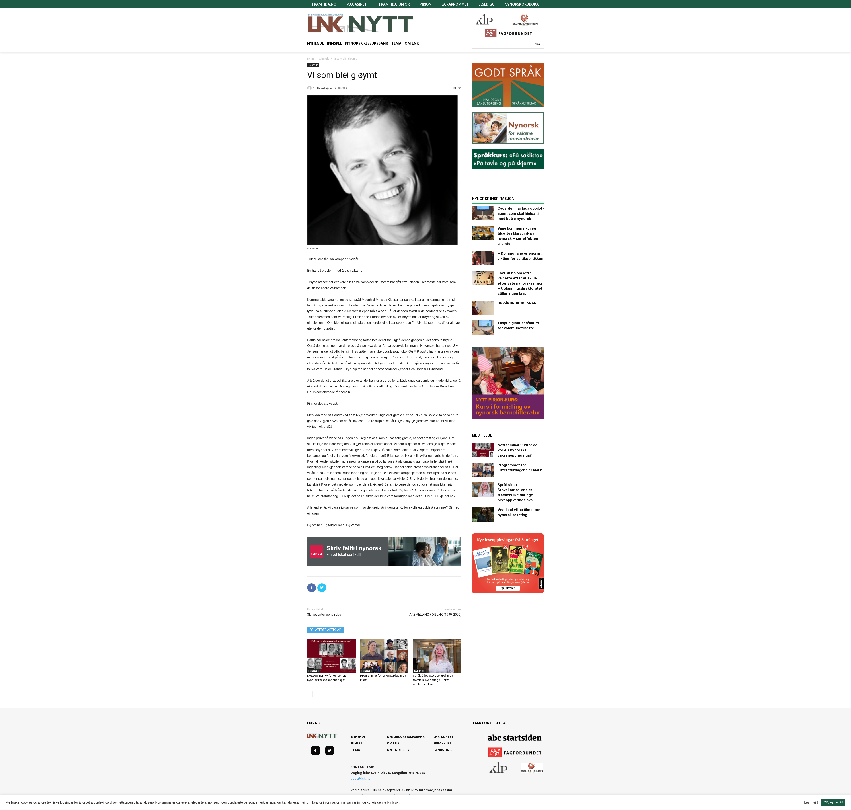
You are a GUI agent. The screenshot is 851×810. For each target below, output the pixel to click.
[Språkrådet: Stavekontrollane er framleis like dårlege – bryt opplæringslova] (437, 656)
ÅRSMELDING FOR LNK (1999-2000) (435, 615)
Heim (310, 59)
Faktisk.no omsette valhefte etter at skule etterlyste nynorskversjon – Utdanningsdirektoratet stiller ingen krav (520, 283)
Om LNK (393, 743)
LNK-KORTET (443, 736)
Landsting (442, 750)
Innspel (357, 743)
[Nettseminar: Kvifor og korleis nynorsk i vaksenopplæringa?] (331, 656)
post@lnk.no (361, 778)
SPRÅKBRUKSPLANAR (517, 303)
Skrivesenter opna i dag (324, 615)
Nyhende (323, 59)
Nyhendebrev (398, 750)
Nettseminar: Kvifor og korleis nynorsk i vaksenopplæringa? (517, 450)
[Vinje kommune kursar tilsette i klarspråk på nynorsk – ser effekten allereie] (483, 233)
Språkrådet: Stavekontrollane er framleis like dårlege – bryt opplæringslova (434, 680)
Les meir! (811, 802)
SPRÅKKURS (442, 743)
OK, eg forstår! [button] (833, 802)
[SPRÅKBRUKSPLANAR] (483, 308)
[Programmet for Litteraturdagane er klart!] (384, 656)
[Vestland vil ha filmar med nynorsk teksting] (483, 514)
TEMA (355, 750)
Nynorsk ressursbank (406, 736)
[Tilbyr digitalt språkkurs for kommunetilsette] (483, 327)
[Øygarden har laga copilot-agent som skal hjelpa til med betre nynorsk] (483, 213)
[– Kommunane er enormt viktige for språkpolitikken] (483, 258)
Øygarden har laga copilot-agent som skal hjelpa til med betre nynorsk (521, 213)
